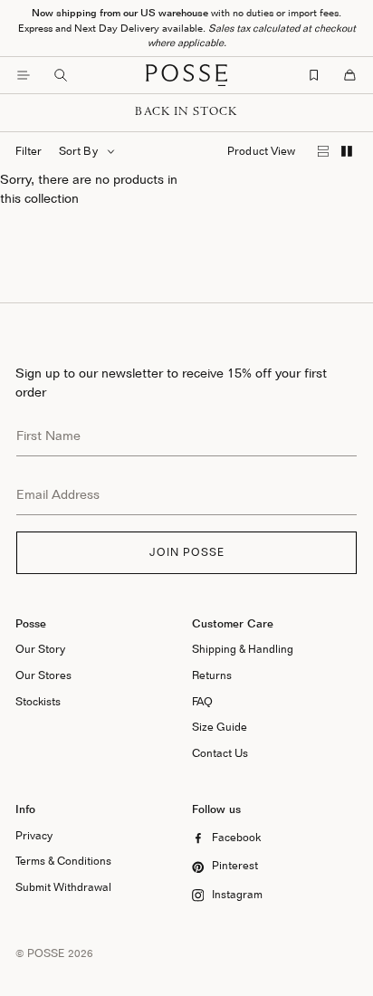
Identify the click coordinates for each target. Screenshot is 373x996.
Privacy (34, 835)
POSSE (46, 953)
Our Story (40, 649)
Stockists (38, 701)
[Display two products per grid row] (346, 151)
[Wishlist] (314, 75)
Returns (212, 675)
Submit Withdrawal (63, 887)
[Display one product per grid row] (323, 151)
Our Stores (43, 675)
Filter (28, 151)
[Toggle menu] (23, 75)
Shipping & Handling (242, 649)
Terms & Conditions (63, 860)
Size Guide (219, 726)
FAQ (202, 701)
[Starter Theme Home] (186, 75)
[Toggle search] (61, 75)
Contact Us (220, 753)
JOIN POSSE (187, 552)
